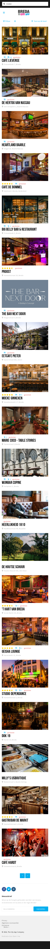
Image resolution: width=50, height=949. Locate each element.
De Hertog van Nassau (16, 102)
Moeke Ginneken (12, 398)
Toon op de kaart (40, 21)
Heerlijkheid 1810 (13, 524)
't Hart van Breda (13, 609)
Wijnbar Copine (11, 482)
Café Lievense (11, 60)
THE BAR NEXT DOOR (14, 314)
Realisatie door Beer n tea (11, 936)
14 (9, 57)
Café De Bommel (12, 187)
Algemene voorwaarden (10, 923)
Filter (7, 21)
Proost (6, 271)
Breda (6, 927)
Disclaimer (5, 925)
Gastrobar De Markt (15, 820)
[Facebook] (4, 889)
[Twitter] (9, 889)
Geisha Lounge (11, 651)
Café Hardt (9, 862)
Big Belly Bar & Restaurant (19, 229)
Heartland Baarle (14, 145)
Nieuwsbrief (7, 896)
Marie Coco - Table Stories (19, 440)
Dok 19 (6, 736)
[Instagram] (13, 889)
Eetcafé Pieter (11, 356)
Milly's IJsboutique (14, 778)
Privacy (4, 921)
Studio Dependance (14, 693)
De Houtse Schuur (13, 567)
